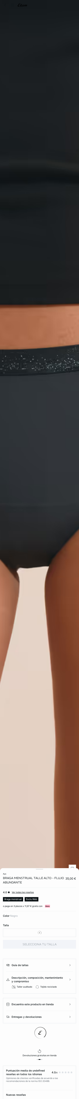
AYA (4, 874)
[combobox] (39, 933)
